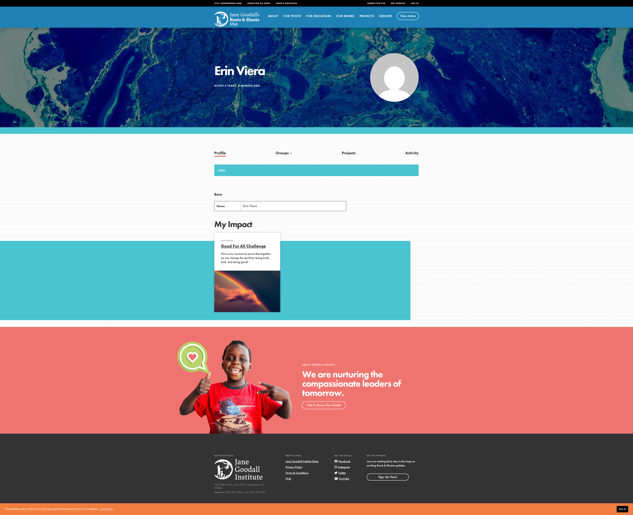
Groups (385, 16)
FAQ (288, 479)
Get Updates (398, 3)
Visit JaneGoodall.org (228, 3)
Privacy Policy (294, 467)
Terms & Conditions (297, 473)
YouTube (344, 479)
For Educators (318, 16)
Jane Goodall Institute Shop (302, 461)
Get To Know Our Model (324, 405)
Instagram (344, 467)
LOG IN (415, 3)
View (221, 170)
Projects (367, 16)
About (273, 16)
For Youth (292, 16)
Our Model (345, 16)
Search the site (376, 3)
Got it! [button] (622, 509)
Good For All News (258, 3)
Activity (412, 152)
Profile (220, 152)
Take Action (408, 16)
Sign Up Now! (387, 477)
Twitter (342, 473)
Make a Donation (286, 3)
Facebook (344, 461)
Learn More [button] (106, 509)
